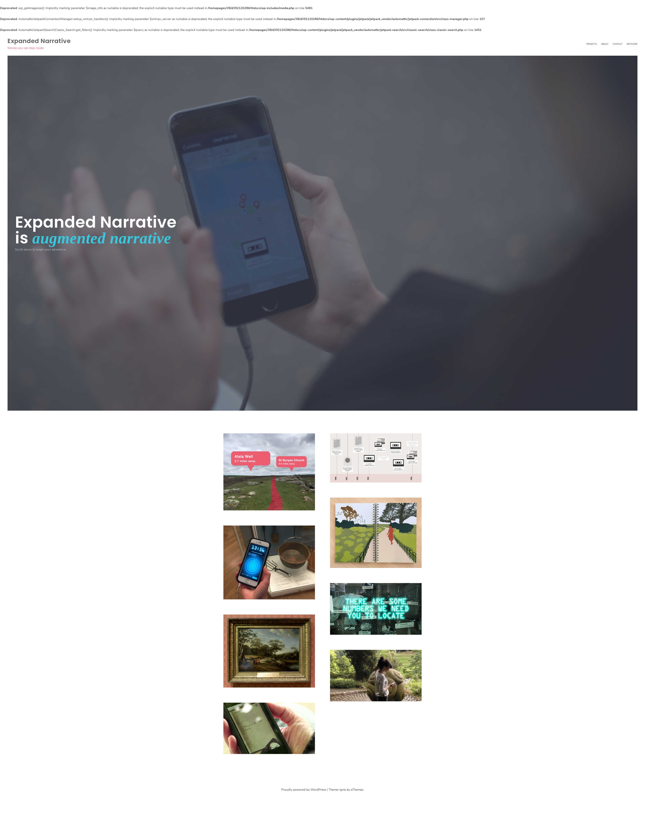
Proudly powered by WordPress (303, 790)
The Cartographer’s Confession (355, 480)
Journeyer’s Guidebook (359, 568)
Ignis (342, 790)
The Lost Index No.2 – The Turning (361, 632)
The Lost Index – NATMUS (254, 599)
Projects (591, 44)
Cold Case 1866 (244, 754)
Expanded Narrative (39, 41)
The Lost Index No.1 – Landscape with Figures (253, 685)
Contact (617, 44)
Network (632, 44)
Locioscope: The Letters (359, 701)
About (604, 44)
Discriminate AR (245, 510)
